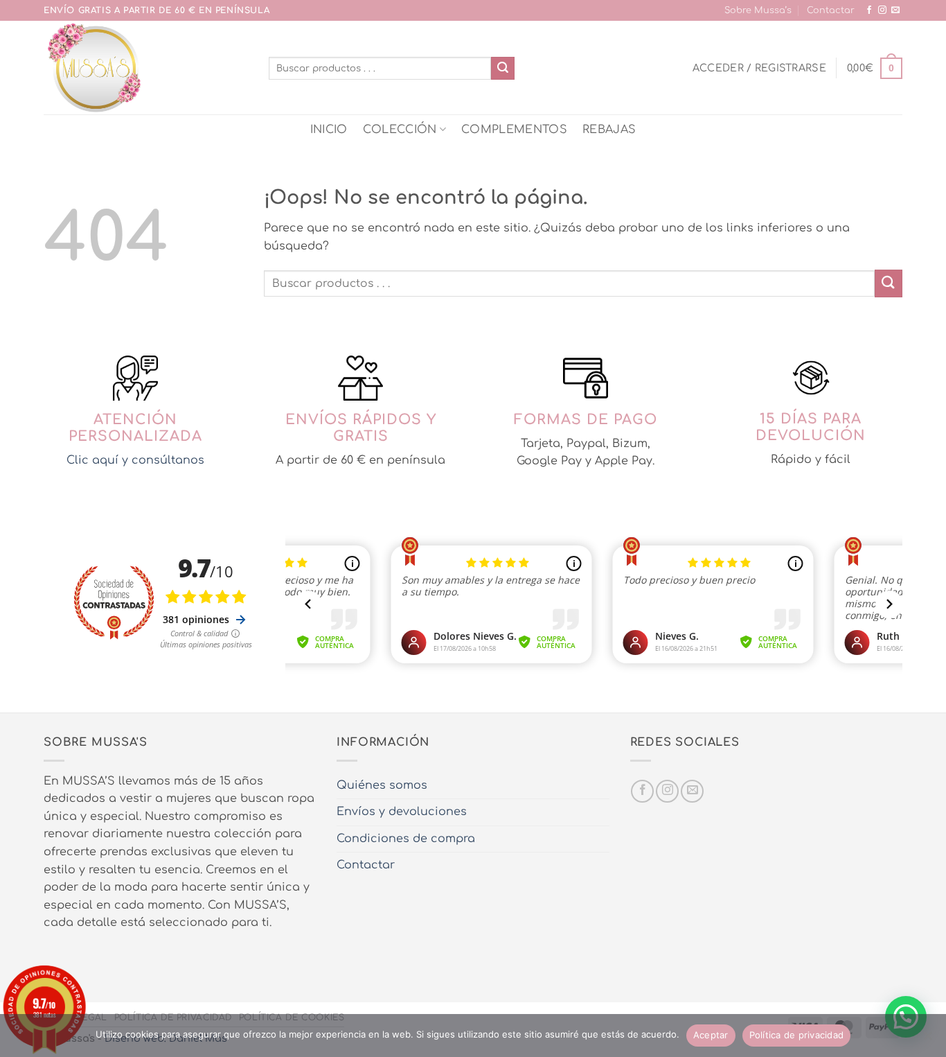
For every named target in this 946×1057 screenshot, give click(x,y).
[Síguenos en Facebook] (869, 10)
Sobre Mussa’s (758, 10)
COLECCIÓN (400, 129)
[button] (759, 67)
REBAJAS (609, 129)
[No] (927, 1040)
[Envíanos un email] (895, 10)
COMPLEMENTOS (514, 129)
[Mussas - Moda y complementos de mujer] (146, 67)
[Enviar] (503, 68)
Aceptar (711, 1034)
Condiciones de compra (406, 838)
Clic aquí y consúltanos (135, 460)
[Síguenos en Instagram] (882, 10)
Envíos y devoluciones (402, 811)
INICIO (329, 129)
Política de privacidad (796, 1034)
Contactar (831, 10)
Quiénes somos (382, 785)
